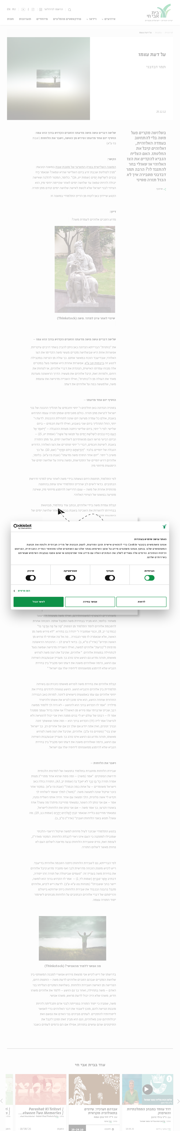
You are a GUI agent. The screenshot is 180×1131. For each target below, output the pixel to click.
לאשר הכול (39, 602)
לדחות (141, 602)
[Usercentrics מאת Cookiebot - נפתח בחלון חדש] (29, 526)
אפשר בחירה (90, 602)
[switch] (110, 578)
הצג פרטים (24, 591)
